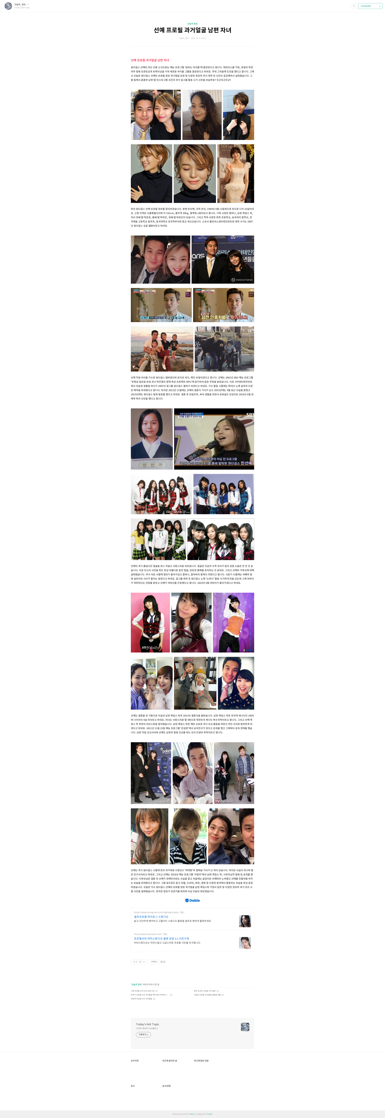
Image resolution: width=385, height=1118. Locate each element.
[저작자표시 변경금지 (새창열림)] (163, 962)
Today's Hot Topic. (148, 1024)
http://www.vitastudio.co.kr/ (148, 934)
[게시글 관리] (144, 962)
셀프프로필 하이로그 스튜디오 (151, 917)
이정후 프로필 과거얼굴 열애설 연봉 (207, 995)
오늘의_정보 (20, 4)
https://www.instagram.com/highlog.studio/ (156, 912)
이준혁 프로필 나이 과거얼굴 (141, 999)
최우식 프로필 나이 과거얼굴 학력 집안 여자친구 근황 (150, 995)
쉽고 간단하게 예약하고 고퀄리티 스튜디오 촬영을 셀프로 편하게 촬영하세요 (172, 921)
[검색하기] (354, 6)
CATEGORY (366, 6)
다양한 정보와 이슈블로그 (147, 1028)
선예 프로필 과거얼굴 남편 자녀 (192, 30)
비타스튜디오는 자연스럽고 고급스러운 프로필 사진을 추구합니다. (167, 943)
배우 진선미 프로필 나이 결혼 (205, 991)
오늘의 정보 (192, 24)
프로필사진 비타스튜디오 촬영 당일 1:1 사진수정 (161, 938)
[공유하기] (140, 962)
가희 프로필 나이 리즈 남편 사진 (143, 991)
